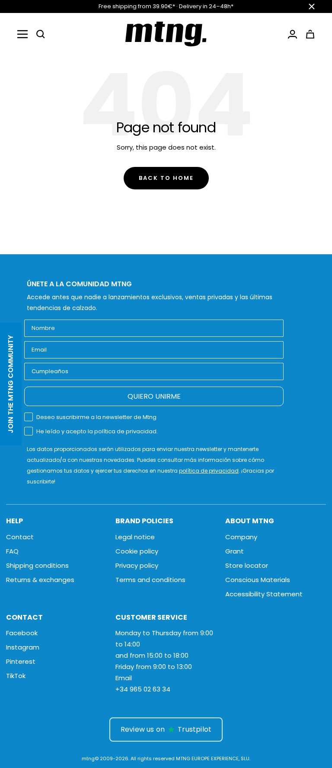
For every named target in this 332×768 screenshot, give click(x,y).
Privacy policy (136, 565)
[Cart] (310, 34)
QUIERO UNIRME (154, 396)
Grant (234, 551)
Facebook (22, 632)
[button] (40, 34)
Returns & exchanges (40, 579)
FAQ (12, 551)
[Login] (292, 34)
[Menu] (22, 34)
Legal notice (135, 536)
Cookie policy (136, 551)
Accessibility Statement (264, 593)
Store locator (246, 565)
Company (241, 536)
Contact (20, 536)
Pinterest (20, 661)
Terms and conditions (150, 579)
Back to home (166, 178)
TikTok (16, 675)
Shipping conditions (37, 565)
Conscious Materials (257, 579)
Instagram (22, 647)
